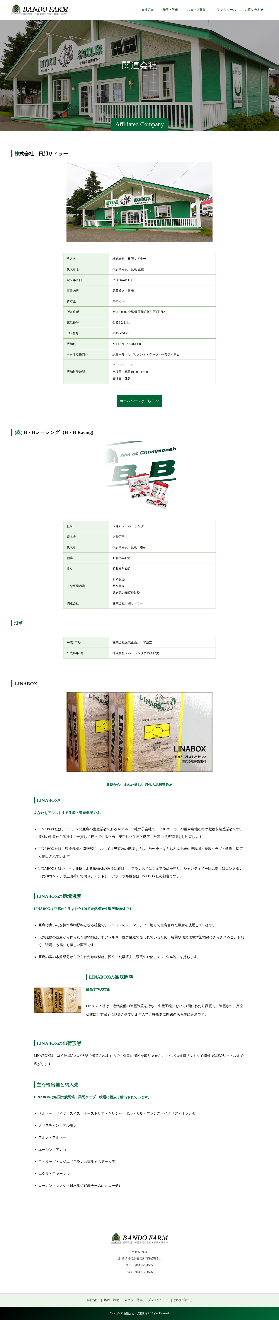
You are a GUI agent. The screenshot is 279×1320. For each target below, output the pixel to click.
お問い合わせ (254, 9)
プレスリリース (225, 9)
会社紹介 (147, 9)
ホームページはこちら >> (139, 401)
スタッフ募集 (196, 9)
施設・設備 (170, 9)
